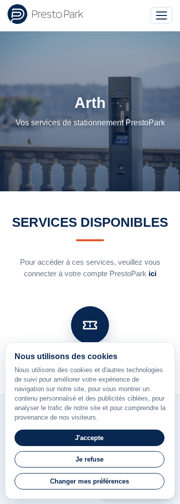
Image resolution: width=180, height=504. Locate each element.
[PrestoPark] (46, 14)
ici (152, 273)
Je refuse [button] (90, 459)
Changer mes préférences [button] (89, 481)
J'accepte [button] (89, 438)
